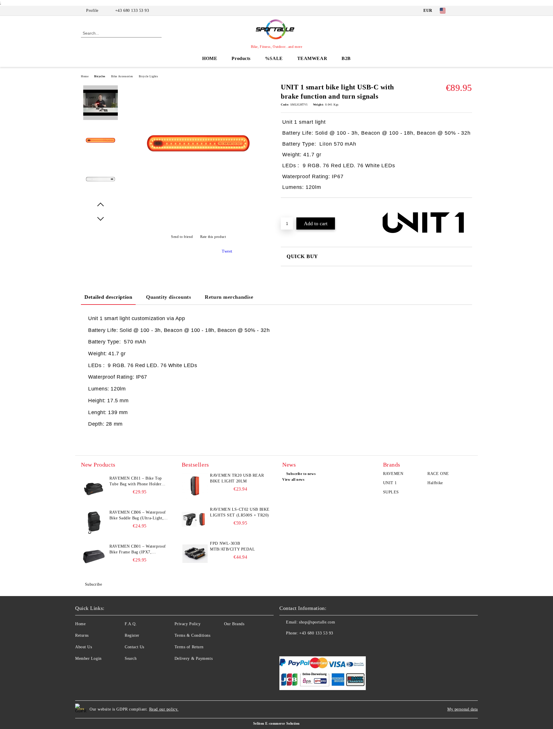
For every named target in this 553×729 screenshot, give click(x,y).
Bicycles (99, 76)
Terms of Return (189, 647)
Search (131, 658)
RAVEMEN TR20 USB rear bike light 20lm (237, 478)
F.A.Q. (131, 624)
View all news (293, 480)
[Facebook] (460, 10)
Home (84, 76)
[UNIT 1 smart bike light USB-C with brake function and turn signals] (198, 202)
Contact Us (134, 647)
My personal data (462, 709)
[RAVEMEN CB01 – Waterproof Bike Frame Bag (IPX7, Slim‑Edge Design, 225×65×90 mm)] (94, 557)
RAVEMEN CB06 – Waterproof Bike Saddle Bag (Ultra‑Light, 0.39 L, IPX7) (137, 515)
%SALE (274, 58)
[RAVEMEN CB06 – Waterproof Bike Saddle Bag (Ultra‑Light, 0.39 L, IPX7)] (94, 523)
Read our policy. (164, 709)
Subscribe (93, 584)
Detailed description (108, 297)
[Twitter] (469, 10)
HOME (209, 58)
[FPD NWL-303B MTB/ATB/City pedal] (195, 554)
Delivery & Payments (194, 658)
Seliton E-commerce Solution (276, 724)
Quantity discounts (168, 297)
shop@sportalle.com (317, 622)
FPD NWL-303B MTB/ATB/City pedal (232, 546)
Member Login (88, 658)
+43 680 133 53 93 (132, 10)
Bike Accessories (122, 76)
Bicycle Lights (148, 76)
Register (132, 635)
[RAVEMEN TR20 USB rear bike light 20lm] (195, 486)
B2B (346, 58)
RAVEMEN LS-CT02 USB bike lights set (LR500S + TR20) (239, 512)
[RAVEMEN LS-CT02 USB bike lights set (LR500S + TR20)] (195, 520)
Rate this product (213, 237)
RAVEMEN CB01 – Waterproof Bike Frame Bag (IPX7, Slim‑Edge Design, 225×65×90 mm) (137, 549)
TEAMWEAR (312, 58)
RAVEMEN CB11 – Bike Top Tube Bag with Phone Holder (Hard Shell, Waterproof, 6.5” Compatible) (136, 481)
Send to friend (182, 237)
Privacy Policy (188, 624)
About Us (83, 647)
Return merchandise (229, 297)
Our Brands (234, 624)
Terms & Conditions (193, 635)
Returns (82, 635)
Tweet (227, 251)
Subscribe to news (301, 474)
